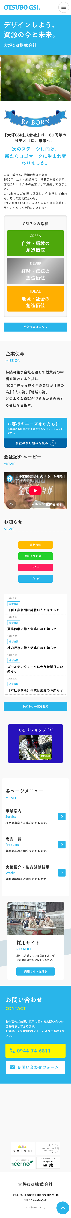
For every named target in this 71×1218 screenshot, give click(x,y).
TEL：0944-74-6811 (35, 1200)
